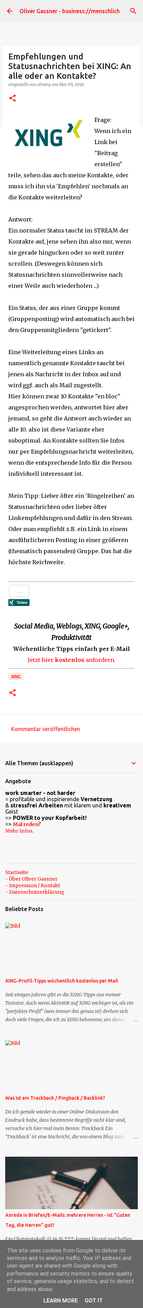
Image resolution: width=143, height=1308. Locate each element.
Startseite (16, 872)
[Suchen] (133, 11)
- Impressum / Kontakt (32, 885)
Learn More (60, 1300)
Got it (94, 1300)
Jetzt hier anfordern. (72, 659)
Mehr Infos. (19, 831)
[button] (12, 98)
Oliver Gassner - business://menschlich (69, 11)
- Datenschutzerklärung (35, 892)
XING (15, 676)
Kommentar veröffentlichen (45, 729)
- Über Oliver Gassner (31, 879)
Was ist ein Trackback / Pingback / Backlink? (55, 1098)
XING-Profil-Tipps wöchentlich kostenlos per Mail (61, 981)
